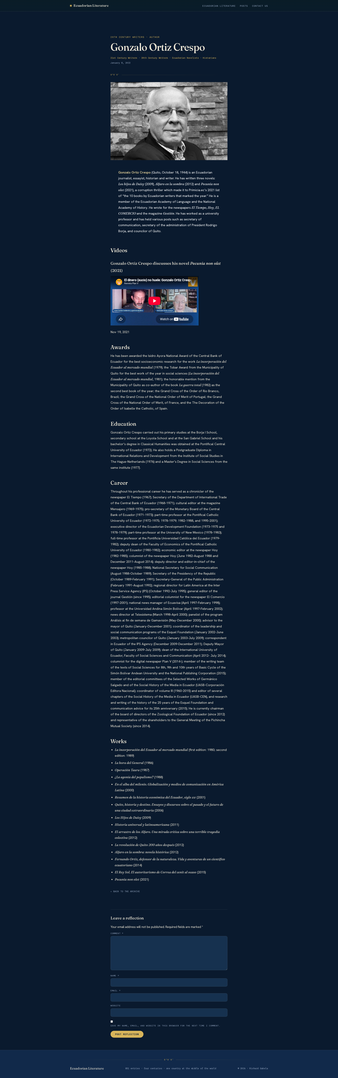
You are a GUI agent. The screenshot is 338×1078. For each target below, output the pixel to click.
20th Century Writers (154, 58)
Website (116, 1005)
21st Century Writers (124, 58)
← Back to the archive (125, 891)
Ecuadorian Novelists (185, 58)
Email (116, 990)
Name (115, 975)
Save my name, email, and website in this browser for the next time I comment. (165, 1025)
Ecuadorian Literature (91, 5)
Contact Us (260, 6)
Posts (244, 6)
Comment (117, 933)
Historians (209, 58)
